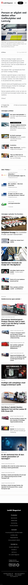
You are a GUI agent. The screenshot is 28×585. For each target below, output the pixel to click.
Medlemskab (14, 520)
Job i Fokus (5, 169)
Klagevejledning (14, 537)
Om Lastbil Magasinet (14, 554)
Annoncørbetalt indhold (14, 540)
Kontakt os (14, 549)
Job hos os (14, 552)
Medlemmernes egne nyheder (10, 299)
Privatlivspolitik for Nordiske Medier (14, 532)
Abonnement (14, 518)
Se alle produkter (14, 525)
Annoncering (14, 523)
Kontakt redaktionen (14, 547)
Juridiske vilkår (14, 535)
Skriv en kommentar (21, 105)
